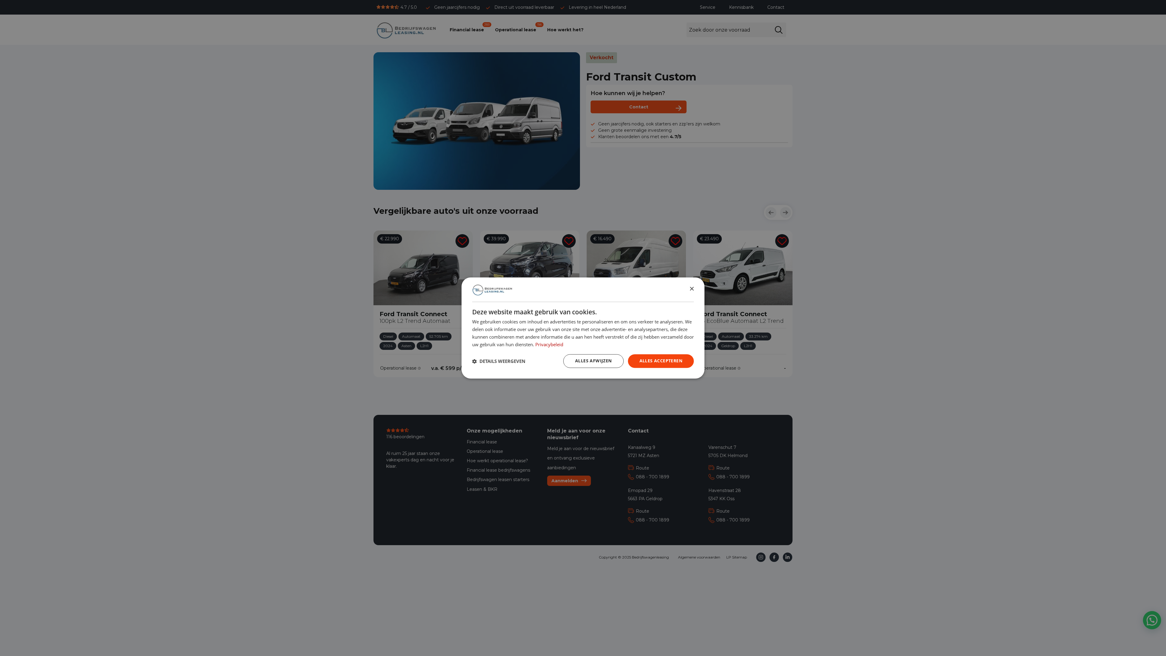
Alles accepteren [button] (660, 361)
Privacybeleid (549, 344)
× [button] (691, 289)
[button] (498, 361)
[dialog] (583, 327)
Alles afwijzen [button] (593, 361)
